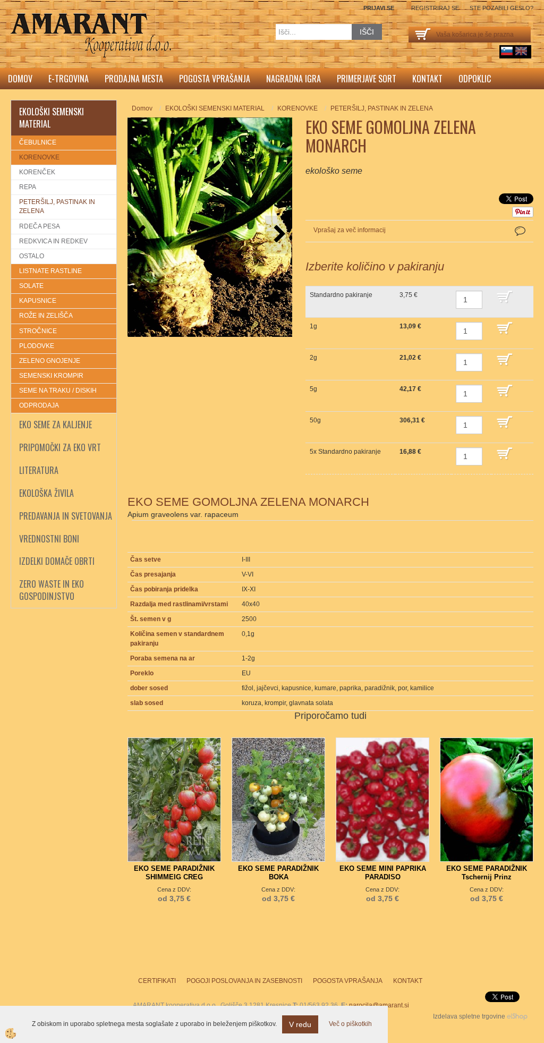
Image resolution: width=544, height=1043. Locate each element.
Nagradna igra (293, 78)
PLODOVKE (36, 346)
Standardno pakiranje (341, 295)
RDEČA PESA (39, 226)
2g (313, 357)
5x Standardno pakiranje (345, 451)
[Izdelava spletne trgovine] (517, 1016)
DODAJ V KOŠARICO (512, 302)
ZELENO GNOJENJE (49, 360)
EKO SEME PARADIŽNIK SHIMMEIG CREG (174, 872)
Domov (20, 78)
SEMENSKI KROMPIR (51, 375)
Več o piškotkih (350, 1024)
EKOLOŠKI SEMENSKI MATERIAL (215, 108)
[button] (278, 234)
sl (507, 51)
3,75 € (409, 295)
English (521, 51)
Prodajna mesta (134, 78)
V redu (300, 1024)
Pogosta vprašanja (214, 78)
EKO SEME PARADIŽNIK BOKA (278, 872)
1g (313, 326)
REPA (27, 187)
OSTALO (31, 256)
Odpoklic (474, 78)
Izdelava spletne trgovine (469, 1016)
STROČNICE (38, 331)
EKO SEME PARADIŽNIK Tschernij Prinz (486, 872)
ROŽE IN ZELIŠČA (46, 315)
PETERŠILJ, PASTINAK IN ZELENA (57, 206)
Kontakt (427, 78)
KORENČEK (37, 172)
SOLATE (31, 286)
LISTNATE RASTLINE (50, 271)
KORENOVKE (39, 157)
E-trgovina (68, 78)
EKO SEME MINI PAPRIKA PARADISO (382, 872)
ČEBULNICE (37, 142)
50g (315, 420)
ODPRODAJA (39, 405)
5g (313, 389)
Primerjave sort (366, 78)
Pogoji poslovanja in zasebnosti (244, 981)
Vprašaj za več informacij (349, 230)
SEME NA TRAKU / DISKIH (58, 390)
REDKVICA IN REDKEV (53, 241)
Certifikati (157, 981)
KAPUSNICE (37, 300)
